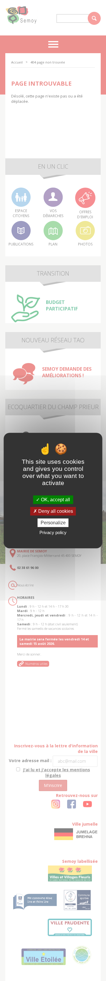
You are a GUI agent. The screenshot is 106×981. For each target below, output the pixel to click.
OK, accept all (55, 499)
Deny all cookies (55, 511)
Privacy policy (53, 532)
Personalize (53, 522)
